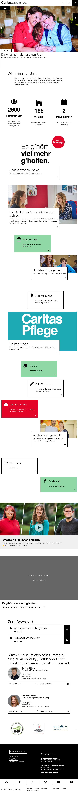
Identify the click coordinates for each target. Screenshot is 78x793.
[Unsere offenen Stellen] (42, 155)
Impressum (30, 788)
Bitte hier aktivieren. (39, 580)
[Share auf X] (32, 782)
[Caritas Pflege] (42, 331)
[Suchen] (70, 3)
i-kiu (20, 789)
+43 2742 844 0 (13, 760)
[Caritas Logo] (6, 2)
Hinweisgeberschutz (54, 788)
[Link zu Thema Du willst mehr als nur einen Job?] (39, 29)
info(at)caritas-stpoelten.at (16, 761)
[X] (10, 50)
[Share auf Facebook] (19, 782)
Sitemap (37, 788)
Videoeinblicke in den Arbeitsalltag (39, 526)
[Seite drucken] (6, 782)
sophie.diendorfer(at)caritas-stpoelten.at (35, 706)
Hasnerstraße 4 (26, 674)
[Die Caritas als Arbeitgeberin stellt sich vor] (42, 204)
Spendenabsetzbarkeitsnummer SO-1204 (52, 769)
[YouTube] (58, 782)
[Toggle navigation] (5, 8)
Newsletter (63, 788)
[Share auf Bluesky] (45, 782)
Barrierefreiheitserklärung (33, 790)
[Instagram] (4, 50)
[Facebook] (1, 50)
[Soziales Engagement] (58, 264)
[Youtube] (12, 50)
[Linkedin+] (7, 50)
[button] (39, 3)
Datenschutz (44, 788)
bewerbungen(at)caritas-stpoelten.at (34, 678)
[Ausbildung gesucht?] (58, 429)
